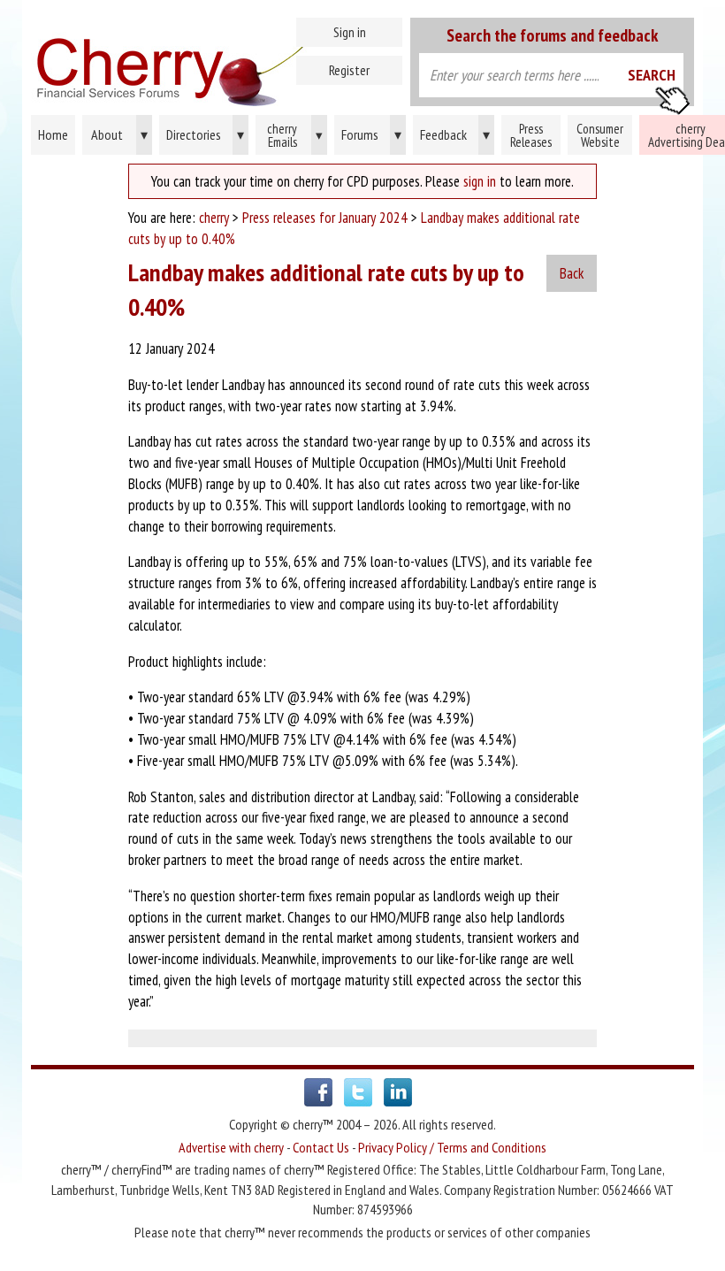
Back (572, 273)
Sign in (349, 32)
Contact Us (321, 1147)
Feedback (455, 134)
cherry (214, 217)
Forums (371, 134)
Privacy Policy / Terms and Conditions (452, 1147)
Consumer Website (599, 135)
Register (349, 70)
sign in (479, 181)
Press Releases (531, 135)
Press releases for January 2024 (325, 217)
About (119, 134)
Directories (205, 134)
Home (214, 62)
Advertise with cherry (231, 1147)
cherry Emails (295, 135)
